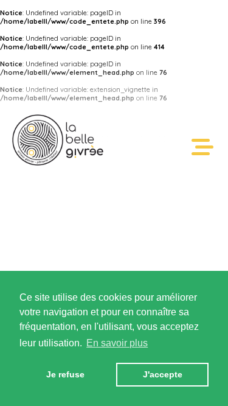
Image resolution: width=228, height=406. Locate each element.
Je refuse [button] (65, 374)
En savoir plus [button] (117, 343)
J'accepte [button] (162, 374)
